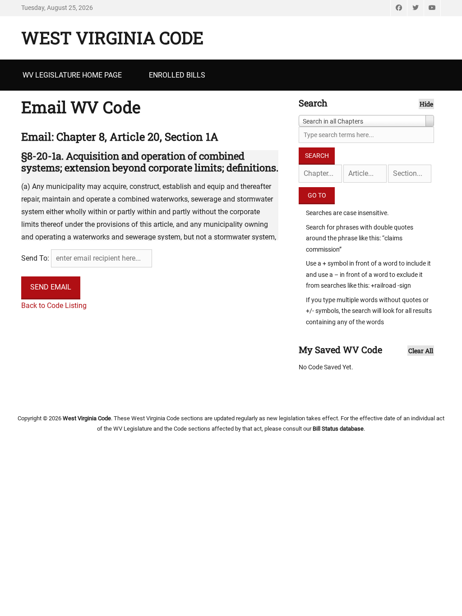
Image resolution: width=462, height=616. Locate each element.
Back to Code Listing (54, 305)
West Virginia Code (112, 37)
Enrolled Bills (177, 75)
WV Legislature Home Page (72, 75)
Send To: (35, 258)
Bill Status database (338, 428)
